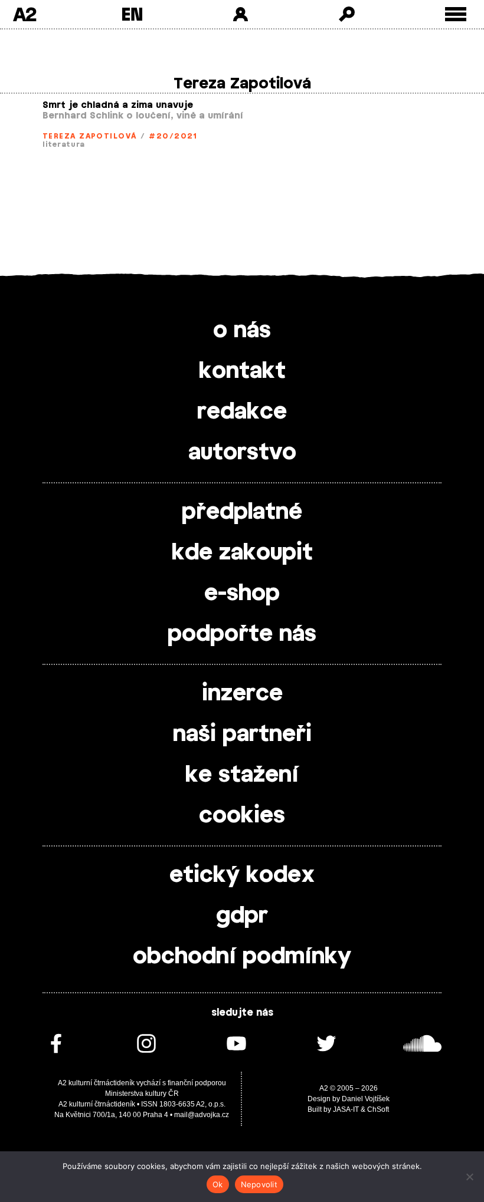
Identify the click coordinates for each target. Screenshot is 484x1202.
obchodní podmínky (242, 957)
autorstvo (242, 453)
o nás (242, 331)
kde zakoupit (242, 553)
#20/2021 (173, 136)
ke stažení (242, 775)
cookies (242, 816)
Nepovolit (259, 1184)
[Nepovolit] (469, 1177)
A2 (24, 14)
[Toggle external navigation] (456, 14)
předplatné (242, 512)
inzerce (242, 694)
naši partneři (242, 734)
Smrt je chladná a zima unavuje (117, 105)
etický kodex (242, 875)
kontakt (242, 371)
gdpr (242, 916)
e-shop (242, 593)
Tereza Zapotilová (89, 136)
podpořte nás (242, 634)
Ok (217, 1184)
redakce (242, 412)
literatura (63, 144)
